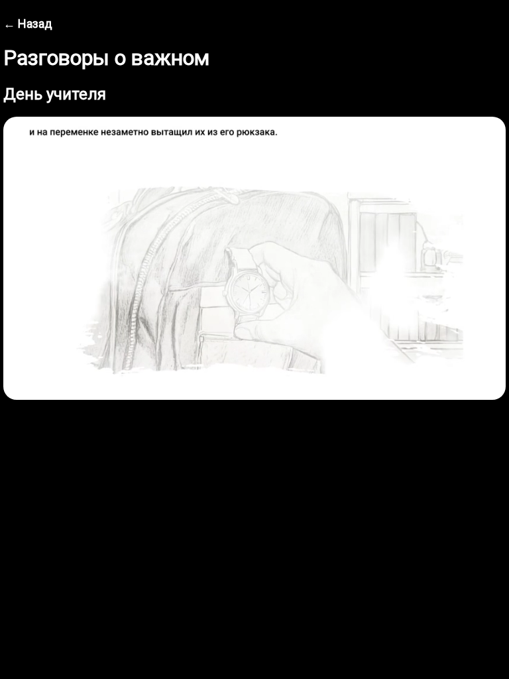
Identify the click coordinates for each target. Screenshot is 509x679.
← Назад (27, 24)
